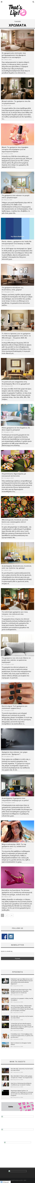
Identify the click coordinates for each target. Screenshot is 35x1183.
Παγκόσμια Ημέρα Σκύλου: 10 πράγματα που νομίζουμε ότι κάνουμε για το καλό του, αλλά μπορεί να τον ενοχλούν (22, 1093)
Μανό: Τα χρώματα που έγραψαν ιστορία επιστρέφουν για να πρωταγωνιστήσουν (15, 149)
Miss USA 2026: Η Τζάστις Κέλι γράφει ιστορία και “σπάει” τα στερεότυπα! (21, 1076)
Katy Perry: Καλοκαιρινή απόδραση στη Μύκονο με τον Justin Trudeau (21, 1084)
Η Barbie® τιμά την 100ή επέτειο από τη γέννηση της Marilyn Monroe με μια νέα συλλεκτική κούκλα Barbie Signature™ (22, 981)
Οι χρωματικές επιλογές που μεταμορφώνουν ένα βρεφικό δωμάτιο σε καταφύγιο (14, 55)
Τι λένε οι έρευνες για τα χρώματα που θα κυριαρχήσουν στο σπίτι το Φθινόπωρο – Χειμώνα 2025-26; (16, 336)
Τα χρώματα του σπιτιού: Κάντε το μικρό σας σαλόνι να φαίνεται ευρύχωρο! (16, 660)
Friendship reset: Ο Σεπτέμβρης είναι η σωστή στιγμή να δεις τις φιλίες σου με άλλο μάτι (22, 1035)
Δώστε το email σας (6, 951)
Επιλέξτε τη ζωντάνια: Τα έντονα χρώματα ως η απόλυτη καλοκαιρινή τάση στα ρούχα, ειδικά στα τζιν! (17, 892)
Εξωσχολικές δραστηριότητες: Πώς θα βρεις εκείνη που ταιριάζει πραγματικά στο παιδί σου (21, 991)
